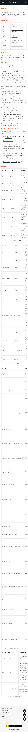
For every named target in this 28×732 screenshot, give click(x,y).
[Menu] (3, 2)
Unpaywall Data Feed (17, 153)
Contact (4, 719)
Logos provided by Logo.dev (14, 729)
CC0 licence (8, 138)
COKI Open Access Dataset (12, 55)
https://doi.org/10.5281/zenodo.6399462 (13, 119)
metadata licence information (18, 148)
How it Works (5, 712)
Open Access (5, 710)
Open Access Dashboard (8, 708)
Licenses (4, 721)
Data (3, 714)
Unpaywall (6, 153)
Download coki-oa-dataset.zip (17, 25)
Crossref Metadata (8, 141)
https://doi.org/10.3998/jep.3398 (11, 83)
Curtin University (6, 57)
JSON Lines (6, 14)
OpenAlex (5, 136)
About (3, 717)
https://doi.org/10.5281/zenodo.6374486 (14, 103)
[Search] (25, 2)
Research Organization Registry (11, 162)
